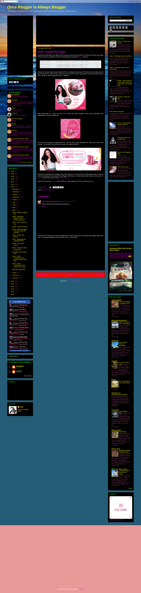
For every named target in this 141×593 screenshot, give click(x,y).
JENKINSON (15, 94)
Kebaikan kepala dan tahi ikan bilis (124, 138)
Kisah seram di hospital (117, 111)
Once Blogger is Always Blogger (36, 7)
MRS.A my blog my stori (119, 469)
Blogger (81, 589)
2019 (12, 176)
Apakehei (44, 190)
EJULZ (114, 379)
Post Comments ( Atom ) (74, 281)
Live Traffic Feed (20, 302)
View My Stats (13, 356)
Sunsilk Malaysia (64, 177)
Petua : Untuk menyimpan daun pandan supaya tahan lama (19, 258)
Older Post (99, 275)
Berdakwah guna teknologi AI (120, 394)
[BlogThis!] (56, 187)
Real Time (19, 350)
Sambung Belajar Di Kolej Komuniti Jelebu (124, 472)
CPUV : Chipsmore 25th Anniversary (19, 248)
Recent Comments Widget (25, 162)
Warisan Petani (116, 430)
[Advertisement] (70, 29)
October (15, 194)
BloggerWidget (27, 375)
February (16, 275)
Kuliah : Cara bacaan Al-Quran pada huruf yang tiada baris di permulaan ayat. (125, 83)
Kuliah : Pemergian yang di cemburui (121, 56)
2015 (12, 187)
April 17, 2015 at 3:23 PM (68, 201)
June (14, 205)
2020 (12, 174)
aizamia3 (114, 361)
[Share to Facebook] (60, 187)
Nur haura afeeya (17, 118)
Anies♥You (115, 340)
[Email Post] (50, 187)
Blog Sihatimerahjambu (119, 320)
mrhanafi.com (116, 393)
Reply (43, 206)
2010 (12, 291)
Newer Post (42, 275)
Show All (130, 488)
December (16, 189)
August (15, 199)
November (16, 191)
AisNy (13, 108)
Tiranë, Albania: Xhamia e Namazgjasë (123, 344)
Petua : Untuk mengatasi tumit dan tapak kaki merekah (19, 230)
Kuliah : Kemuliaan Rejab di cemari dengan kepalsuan (18, 218)
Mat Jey (14, 130)
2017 (12, 181)
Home (71, 275)
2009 (12, 294)
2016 (12, 184)
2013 (12, 284)
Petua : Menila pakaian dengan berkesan (124, 123)
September (16, 197)
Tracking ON (25, 350)
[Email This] (54, 187)
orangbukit (115, 410)
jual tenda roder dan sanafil (20, 138)
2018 (12, 179)
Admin (14, 124)
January (15, 278)
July (14, 202)
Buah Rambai (123, 431)
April (14, 210)
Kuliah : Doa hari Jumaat (19, 226)
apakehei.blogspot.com (24, 315)
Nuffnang (80, 57)
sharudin (14, 100)
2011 (12, 289)
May (14, 207)
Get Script (14, 350)
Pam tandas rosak (123, 167)
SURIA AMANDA (117, 300)
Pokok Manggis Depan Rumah (51, 201)
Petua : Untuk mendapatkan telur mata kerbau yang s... (19, 265)
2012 (12, 286)
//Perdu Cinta (116, 449)
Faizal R (14, 113)
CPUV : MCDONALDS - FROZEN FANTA (19, 240)
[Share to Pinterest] (62, 187)
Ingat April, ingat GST (18, 269)
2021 (12, 171)
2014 (12, 281)
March (15, 272)
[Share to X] (58, 187)
